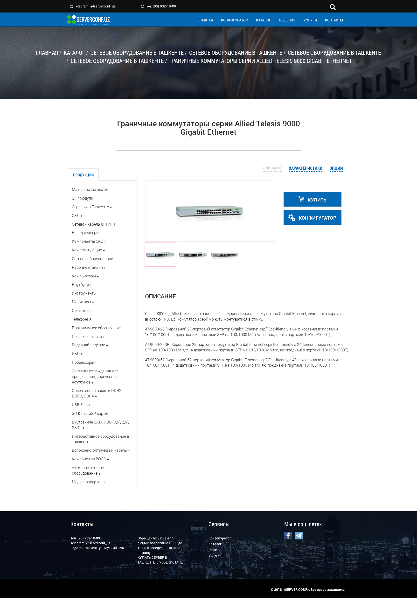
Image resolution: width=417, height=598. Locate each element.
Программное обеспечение (96, 327)
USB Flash (81, 404)
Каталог (215, 544)
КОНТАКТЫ (334, 20)
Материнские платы (90, 189)
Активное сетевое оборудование (88, 470)
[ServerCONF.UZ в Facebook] (288, 535)
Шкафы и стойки (87, 336)
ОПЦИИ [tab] (336, 168)
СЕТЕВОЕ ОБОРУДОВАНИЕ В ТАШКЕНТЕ (137, 52)
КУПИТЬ (316, 199)
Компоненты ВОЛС (89, 458)
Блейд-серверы (85, 232)
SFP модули (82, 198)
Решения (215, 549)
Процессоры (83, 362)
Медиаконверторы (88, 481)
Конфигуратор (219, 538)
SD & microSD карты (90, 413)
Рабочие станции (87, 267)
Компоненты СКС (87, 241)
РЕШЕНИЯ (287, 20)
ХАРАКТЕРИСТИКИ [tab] (305, 168)
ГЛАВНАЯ (205, 20)
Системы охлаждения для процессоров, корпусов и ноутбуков (95, 376)
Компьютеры (84, 275)
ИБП (76, 353)
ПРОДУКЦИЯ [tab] (83, 174)
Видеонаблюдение (88, 344)
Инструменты (84, 293)
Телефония (81, 319)
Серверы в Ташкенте (90, 206)
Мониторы (81, 301)
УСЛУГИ (310, 20)
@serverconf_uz (103, 6)
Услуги (213, 555)
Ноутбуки (80, 284)
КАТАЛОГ (263, 20)
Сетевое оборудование (92, 258)
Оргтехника (82, 310)
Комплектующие (87, 249)
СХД (76, 215)
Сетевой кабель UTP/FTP (94, 224)
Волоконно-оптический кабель (99, 450)
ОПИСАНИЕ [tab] (272, 168)
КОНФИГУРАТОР (234, 20)
